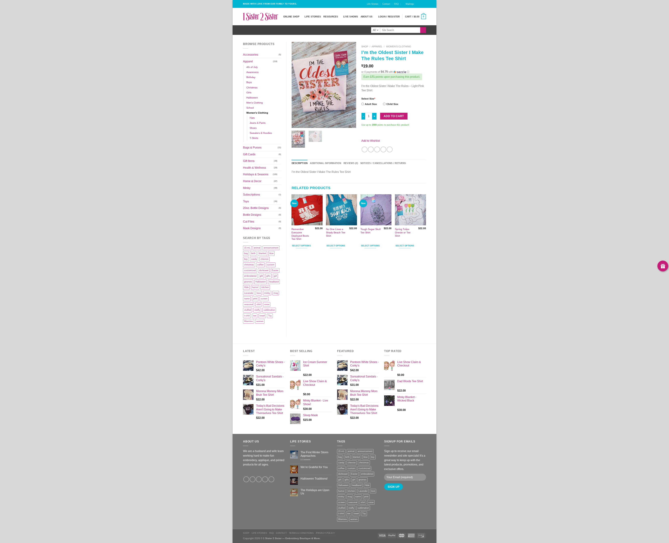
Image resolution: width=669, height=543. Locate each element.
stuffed (247, 310)
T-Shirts (254, 138)
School (250, 107)
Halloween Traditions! (314, 478)
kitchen (265, 287)
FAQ (396, 4)
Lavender (248, 293)
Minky (246, 187)
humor (255, 287)
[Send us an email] (424, 5)
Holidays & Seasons (255, 174)
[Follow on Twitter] (259, 479)
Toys (246, 201)
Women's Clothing (257, 112)
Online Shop (291, 16)
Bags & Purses (252, 147)
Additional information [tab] (325, 163)
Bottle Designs (252, 214)
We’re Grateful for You (314, 467)
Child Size (392, 104)
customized (250, 270)
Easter (275, 270)
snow (266, 304)
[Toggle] (279, 61)
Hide (246, 287)
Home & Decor (252, 181)
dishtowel (263, 270)
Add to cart (394, 116)
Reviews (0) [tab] (351, 163)
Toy (270, 315)
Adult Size (371, 104)
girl (275, 276)
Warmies (248, 321)
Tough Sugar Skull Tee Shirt (370, 231)
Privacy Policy (325, 533)
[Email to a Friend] (377, 149)
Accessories (250, 54)
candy (254, 259)
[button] (393, 72)
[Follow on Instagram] (421, 5)
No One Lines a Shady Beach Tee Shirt (335, 232)
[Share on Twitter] (371, 149)
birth (253, 253)
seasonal (248, 304)
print (255, 298)
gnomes (248, 281)
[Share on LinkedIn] (390, 149)
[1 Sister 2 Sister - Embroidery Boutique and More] (260, 17)
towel (262, 315)
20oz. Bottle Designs (256, 208)
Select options (301, 246)
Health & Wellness (254, 167)
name (247, 298)
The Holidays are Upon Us (315, 492)
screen (264, 298)
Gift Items (249, 160)
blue (271, 253)
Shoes (253, 128)
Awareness (252, 72)
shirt (258, 304)
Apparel (248, 61)
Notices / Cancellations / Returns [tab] (383, 163)
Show (663, 266)
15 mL (247, 247)
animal (257, 247)
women (259, 321)
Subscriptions (251, 194)
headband (274, 281)
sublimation (269, 310)
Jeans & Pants (258, 122)
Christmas (251, 87)
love (259, 293)
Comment (305, 459)
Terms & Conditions (301, 533)
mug (276, 293)
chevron (264, 259)
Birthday (250, 77)
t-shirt (247, 315)
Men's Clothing (254, 102)
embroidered (250, 276)
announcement (271, 247)
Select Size (368, 98)
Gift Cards (249, 154)
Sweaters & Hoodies (261, 133)
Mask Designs (252, 228)
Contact (386, 4)
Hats (252, 117)
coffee (260, 264)
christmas (249, 264)
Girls (248, 92)
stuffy (257, 310)
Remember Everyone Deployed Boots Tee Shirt (300, 234)
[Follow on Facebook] (418, 5)
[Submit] (423, 30)
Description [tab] (300, 163)
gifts (268, 276)
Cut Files (248, 221)
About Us (367, 16)
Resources (330, 16)
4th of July (252, 67)
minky (267, 293)
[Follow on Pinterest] (271, 479)
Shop (364, 46)
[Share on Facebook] (364, 149)
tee (254, 315)
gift (261, 276)
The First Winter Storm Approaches (314, 454)
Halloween (252, 97)
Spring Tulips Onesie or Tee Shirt (402, 232)
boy (246, 259)
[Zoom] (296, 123)
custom (270, 264)
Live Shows (350, 16)
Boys (249, 82)
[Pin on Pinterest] (383, 149)
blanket (262, 253)
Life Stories (372, 4)
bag (246, 253)
